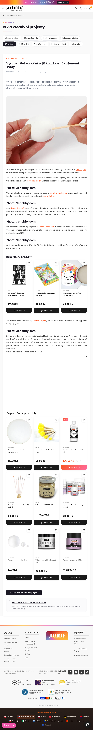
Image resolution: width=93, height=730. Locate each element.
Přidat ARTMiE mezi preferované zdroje (29, 602)
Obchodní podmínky (11, 655)
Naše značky (76, 44)
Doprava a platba (10, 639)
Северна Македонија (75, 721)
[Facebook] (70, 672)
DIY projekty (9, 44)
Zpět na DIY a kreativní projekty (25, 592)
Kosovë (46, 725)
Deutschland (70, 717)
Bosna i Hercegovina (53, 721)
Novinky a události (58, 44)
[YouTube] (81, 672)
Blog (26, 658)
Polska (42, 717)
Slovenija (14, 721)
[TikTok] (87, 672)
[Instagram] (76, 672)
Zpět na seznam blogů (14, 15)
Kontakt (27, 654)
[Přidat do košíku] (19, 310)
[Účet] (80, 8)
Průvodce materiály (70, 38)
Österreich (54, 717)
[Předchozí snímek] (63, 274)
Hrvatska (84, 717)
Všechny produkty (12, 38)
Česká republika (26, 717)
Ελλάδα (37, 721)
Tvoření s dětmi (40, 44)
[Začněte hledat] (75, 8)
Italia (25, 721)
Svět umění (24, 44)
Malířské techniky (31, 38)
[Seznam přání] (85, 8)
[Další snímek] (84, 274)
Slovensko (9, 717)
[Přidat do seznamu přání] (29, 263)
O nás (27, 638)
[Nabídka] (2, 8)
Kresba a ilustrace (50, 38)
